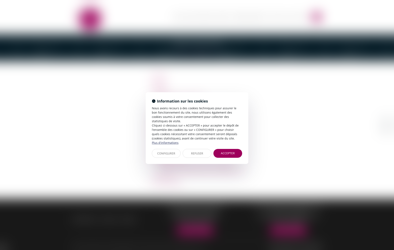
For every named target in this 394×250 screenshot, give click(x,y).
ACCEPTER (228, 153)
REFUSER (197, 153)
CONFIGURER (166, 153)
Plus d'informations (165, 143)
